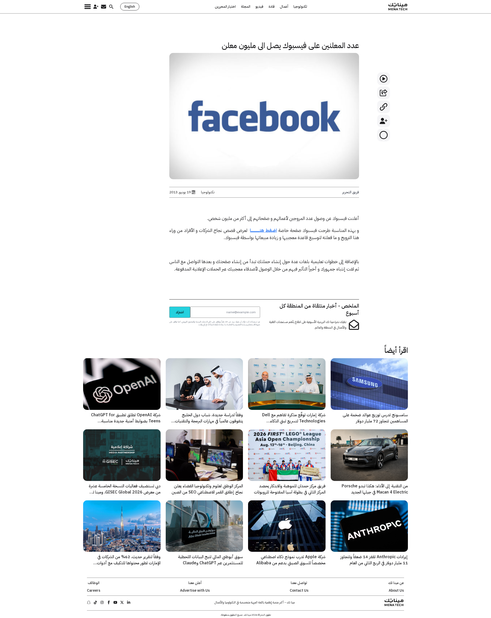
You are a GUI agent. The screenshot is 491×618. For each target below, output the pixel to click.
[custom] (128, 602)
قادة (272, 6)
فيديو (259, 6)
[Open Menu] (87, 6)
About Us (396, 590)
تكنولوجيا (300, 6)
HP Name (163, 306)
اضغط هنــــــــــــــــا (263, 230)
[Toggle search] (111, 6)
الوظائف (93, 583)
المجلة (245, 6)
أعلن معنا (195, 583)
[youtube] (115, 602)
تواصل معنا (299, 583)
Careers (93, 590)
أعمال (284, 6)
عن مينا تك (396, 583)
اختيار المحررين (225, 6)
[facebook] (108, 602)
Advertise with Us (195, 590)
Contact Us (299, 590)
